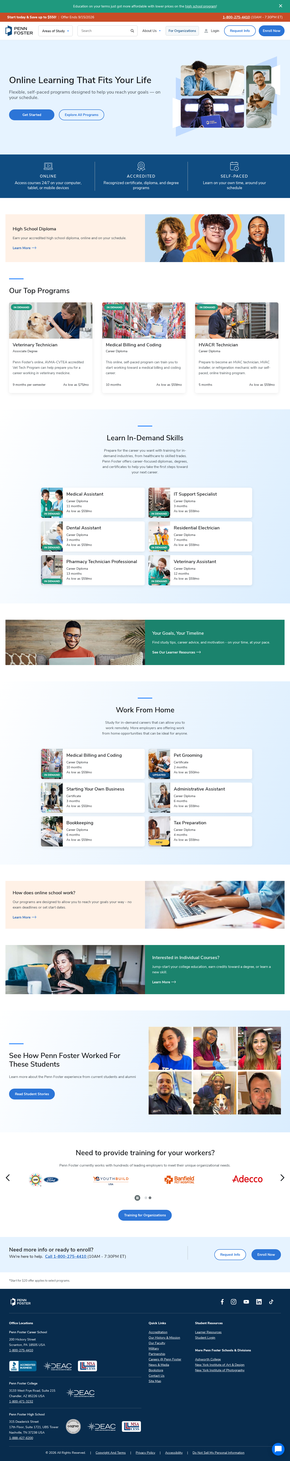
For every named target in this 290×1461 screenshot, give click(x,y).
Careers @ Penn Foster (165, 1359)
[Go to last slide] (8, 1178)
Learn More (22, 248)
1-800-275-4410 (236, 17)
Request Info (230, 1254)
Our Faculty (157, 1343)
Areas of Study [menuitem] (53, 31)
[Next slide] (282, 1178)
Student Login (205, 1338)
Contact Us (156, 1376)
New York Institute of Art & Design (219, 1365)
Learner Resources (208, 1332)
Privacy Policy (145, 1453)
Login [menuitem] (215, 31)
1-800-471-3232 (21, 1401)
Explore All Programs (81, 115)
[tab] (146, 1197)
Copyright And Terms (111, 1453)
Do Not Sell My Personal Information (218, 1453)
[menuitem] (19, 30)
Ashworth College (208, 1359)
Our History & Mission (164, 1338)
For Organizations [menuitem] (182, 31)
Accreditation (158, 1332)
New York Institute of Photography (219, 1370)
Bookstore (156, 1370)
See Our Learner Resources (173, 652)
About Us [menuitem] (149, 31)
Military (154, 1348)
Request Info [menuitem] (240, 31)
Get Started (31, 115)
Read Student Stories (32, 1094)
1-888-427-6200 (21, 1438)
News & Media (159, 1365)
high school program (200, 6)
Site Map (155, 1381)
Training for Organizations (145, 1215)
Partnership (157, 1354)
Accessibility (174, 1453)
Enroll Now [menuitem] (271, 31)
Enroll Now (266, 1254)
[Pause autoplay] (137, 1198)
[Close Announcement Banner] (280, 6)
